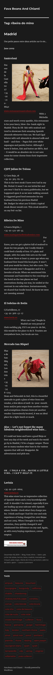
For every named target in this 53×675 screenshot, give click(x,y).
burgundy (24, 588)
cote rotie (25, 614)
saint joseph (40, 640)
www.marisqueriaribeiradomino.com (22, 235)
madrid (31, 557)
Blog (24, 555)
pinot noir (18, 635)
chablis (8, 593)
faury (38, 619)
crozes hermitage (13, 619)
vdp (21, 651)
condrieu (33, 599)
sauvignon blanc (13, 646)
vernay (29, 651)
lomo (25, 557)
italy (7, 630)
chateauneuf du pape (15, 599)
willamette (10, 656)
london (15, 630)
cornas (8, 604)
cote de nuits (11, 614)
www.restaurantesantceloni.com (20, 111)
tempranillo (10, 651)
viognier (39, 651)
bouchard (30, 583)
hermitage (40, 625)
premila (9, 640)
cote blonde (20, 604)
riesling (27, 640)
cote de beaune (24, 609)
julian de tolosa (10, 557)
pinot (7, 635)
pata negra (15, 560)
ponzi (28, 635)
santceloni (37, 560)
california (36, 588)
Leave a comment (25, 562)
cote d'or (9, 609)
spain (14, 562)
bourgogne (10, 588)
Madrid (10, 34)
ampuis (8, 583)
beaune (19, 583)
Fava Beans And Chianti (22, 8)
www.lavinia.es (11, 493)
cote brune (34, 604)
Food (28, 555)
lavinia (20, 557)
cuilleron (29, 619)
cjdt (44, 555)
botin (40, 555)
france (8, 625)
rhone (18, 640)
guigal (29, 625)
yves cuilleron (25, 656)
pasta (42, 630)
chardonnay (21, 593)
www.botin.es (10, 317)
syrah (34, 646)
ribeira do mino (26, 560)
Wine (33, 555)
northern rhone (29, 630)
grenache (18, 625)
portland (38, 635)
